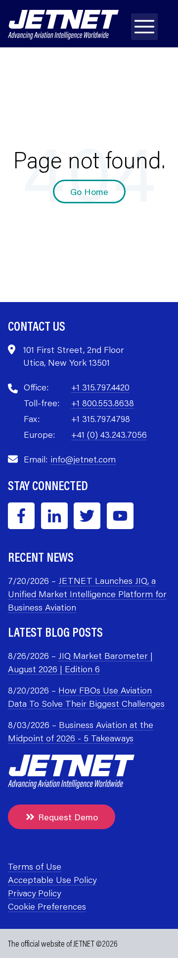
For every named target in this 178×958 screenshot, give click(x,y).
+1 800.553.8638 (102, 403)
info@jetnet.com (83, 459)
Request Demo (68, 817)
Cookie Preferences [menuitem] (47, 906)
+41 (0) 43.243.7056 (109, 434)
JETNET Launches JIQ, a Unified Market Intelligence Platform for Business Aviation (87, 594)
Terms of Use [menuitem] (34, 866)
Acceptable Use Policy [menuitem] (52, 879)
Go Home (89, 191)
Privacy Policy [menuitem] (34, 893)
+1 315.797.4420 (100, 387)
